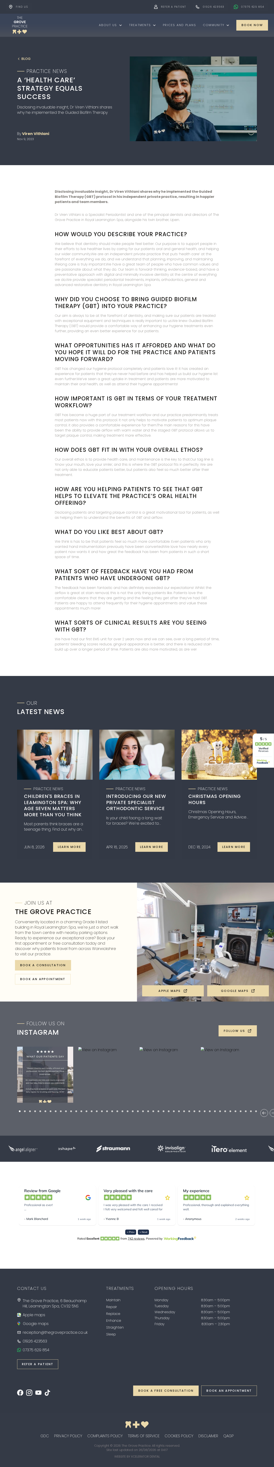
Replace (113, 1314)
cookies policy (179, 1436)
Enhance (113, 1321)
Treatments (140, 25)
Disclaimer (208, 1436)
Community (213, 25)
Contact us (32, 1288)
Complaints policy (105, 1436)
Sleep (111, 1334)
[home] (19, 25)
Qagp (228, 1436)
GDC (44, 1436)
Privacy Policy (68, 1436)
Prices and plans (179, 25)
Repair (111, 1307)
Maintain (113, 1300)
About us (108, 25)
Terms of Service (143, 1436)
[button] (110, 25)
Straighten (115, 1327)
